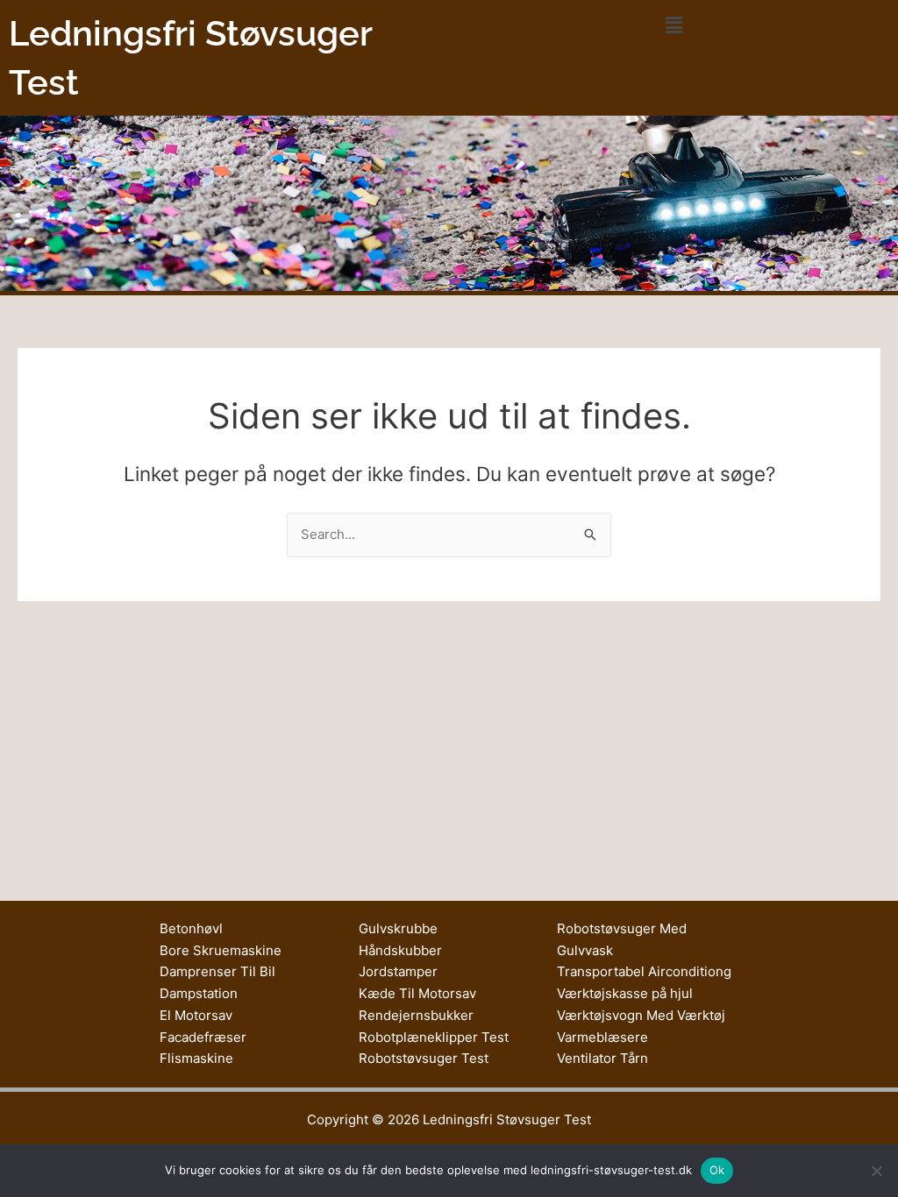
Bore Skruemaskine (221, 950)
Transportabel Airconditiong (644, 971)
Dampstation (199, 993)
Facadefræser (203, 1037)
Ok (717, 1170)
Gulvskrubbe (398, 928)
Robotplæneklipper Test (434, 1037)
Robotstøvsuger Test (423, 1058)
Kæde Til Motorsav (417, 993)
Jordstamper (398, 971)
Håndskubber (400, 950)
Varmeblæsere (602, 1037)
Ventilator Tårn (602, 1058)
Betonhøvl (191, 928)
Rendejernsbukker (416, 1015)
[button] (673, 25)
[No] (876, 1170)
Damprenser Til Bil (217, 971)
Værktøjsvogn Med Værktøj (641, 1015)
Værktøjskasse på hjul (625, 993)
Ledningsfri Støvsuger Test (507, 1119)
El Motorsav (196, 1015)
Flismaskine (196, 1058)
